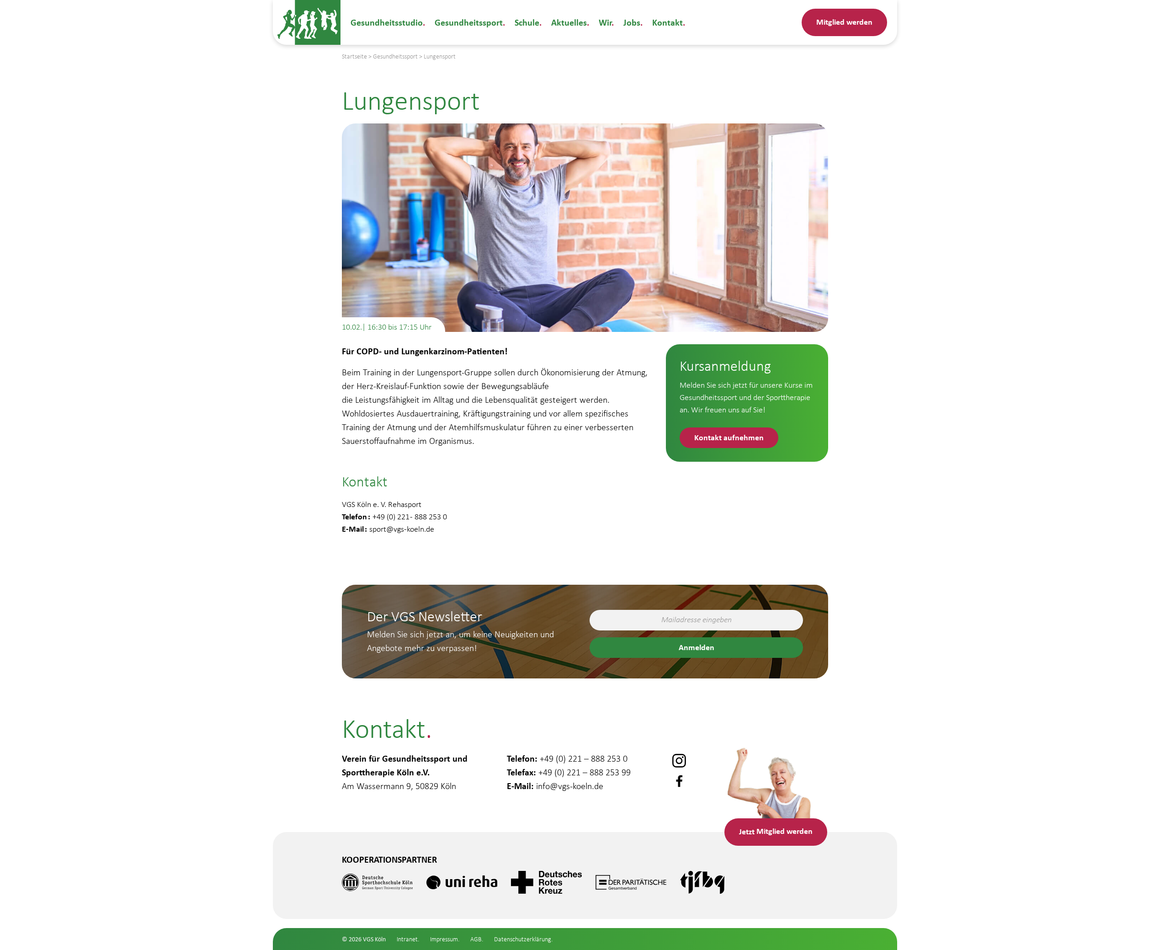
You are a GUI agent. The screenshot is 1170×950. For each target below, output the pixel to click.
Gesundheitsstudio (387, 22)
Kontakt (667, 22)
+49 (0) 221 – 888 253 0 (584, 758)
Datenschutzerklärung (522, 939)
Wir (605, 22)
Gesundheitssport (469, 22)
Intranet (407, 939)
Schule (527, 22)
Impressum (444, 939)
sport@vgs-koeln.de (401, 529)
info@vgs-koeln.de (569, 785)
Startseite (354, 56)
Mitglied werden (844, 21)
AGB (476, 939)
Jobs (631, 22)
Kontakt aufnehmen (729, 437)
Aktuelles (569, 22)
